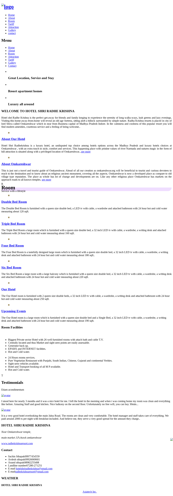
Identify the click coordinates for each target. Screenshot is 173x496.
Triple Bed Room (13, 224)
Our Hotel (8, 289)
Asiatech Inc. (90, 491)
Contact (12, 65)
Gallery (12, 30)
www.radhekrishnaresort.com (17, 443)
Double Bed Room (14, 202)
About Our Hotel (13, 139)
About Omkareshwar (16, 164)
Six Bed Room (11, 267)
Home (11, 15)
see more (86, 151)
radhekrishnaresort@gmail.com (31, 471)
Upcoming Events (13, 311)
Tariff (11, 24)
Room (11, 21)
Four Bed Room (12, 245)
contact (12, 33)
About (11, 18)
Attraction (13, 27)
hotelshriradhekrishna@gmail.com (34, 468)
